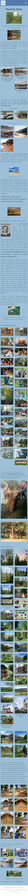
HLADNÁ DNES (18, 881)
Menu (25, 2)
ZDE (24, 782)
